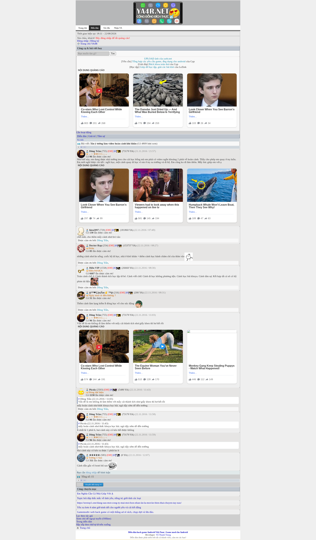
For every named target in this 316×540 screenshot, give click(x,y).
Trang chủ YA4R (88, 43)
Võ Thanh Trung (163, 535)
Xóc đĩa (106, 28)
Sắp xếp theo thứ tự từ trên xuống (93, 524)
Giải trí (91, 136)
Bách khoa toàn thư (159, 64)
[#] (115, 151)
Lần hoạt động (83, 132)
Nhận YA (118, 28)
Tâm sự (101, 136)
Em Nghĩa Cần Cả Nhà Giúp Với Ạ (95, 493)
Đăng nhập (83, 41)
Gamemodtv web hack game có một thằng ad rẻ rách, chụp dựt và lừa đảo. (115, 512)
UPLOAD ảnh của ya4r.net (158, 58)
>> (85, 147)
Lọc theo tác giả (84, 515)
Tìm (113, 53)
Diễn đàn (82, 136)
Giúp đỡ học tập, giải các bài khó (157, 67)
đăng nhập (91, 472)
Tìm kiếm (80, 140)
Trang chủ (82, 28)
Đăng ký (94, 41)
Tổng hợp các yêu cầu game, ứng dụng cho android (158, 61)
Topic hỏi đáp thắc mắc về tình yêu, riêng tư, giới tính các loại (109, 498)
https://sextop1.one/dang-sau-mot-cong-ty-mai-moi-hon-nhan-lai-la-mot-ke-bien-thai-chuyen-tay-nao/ (129, 502)
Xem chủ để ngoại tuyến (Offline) (93, 518)
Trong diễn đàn (84, 521)
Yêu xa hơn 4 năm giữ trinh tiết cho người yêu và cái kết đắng (109, 507)
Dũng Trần (102, 240)
